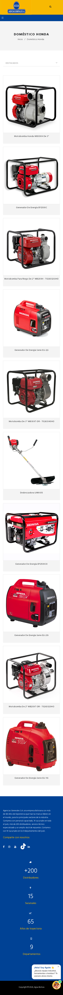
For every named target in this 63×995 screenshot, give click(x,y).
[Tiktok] (24, 848)
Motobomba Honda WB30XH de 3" (31, 136)
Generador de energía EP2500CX (31, 564)
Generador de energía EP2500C (31, 207)
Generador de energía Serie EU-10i (31, 778)
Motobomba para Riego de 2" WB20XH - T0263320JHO (31, 279)
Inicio (20, 39)
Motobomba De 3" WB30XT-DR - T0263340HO (31, 421)
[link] (56, 129)
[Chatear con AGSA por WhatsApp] (56, 985)
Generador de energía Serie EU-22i (32, 350)
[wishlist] (51, 129)
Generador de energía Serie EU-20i (31, 635)
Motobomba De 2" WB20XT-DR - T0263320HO (31, 706)
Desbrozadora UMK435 (31, 492)
